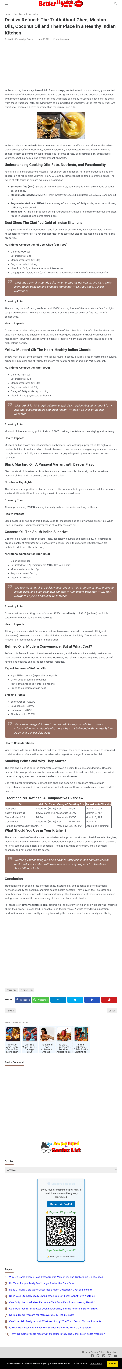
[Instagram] (109, 1356)
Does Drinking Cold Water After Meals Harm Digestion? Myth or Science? (50, 1289)
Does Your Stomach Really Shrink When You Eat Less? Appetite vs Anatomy (52, 1295)
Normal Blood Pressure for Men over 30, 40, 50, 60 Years (41, 1314)
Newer (10, 1010)
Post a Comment (61, 39)
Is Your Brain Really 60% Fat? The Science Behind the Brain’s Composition (50, 1327)
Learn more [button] (96, 1363)
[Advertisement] (61, 65)
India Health (28, 990)
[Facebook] (92, 1356)
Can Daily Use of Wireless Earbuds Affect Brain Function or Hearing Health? (52, 1302)
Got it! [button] (112, 1363)
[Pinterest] (109, 1000)
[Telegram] (58, 1000)
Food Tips (12, 990)
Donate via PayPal (61, 1204)
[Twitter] (75, 1000)
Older (112, 1010)
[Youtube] (115, 1356)
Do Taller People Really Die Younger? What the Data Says (41, 1283)
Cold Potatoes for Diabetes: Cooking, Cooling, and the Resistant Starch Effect (53, 1308)
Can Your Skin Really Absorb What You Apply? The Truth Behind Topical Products (55, 1321)
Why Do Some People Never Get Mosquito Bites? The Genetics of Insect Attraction (58, 1333)
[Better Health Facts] (61, 3)
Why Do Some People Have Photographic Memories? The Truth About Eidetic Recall (56, 1276)
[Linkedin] (92, 1000)
